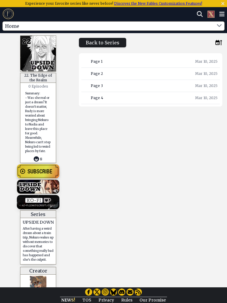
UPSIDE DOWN (38, 222)
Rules (126, 300)
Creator (38, 271)
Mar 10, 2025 (206, 61)
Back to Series (102, 43)
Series (38, 214)
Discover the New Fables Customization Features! (158, 3)
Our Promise (153, 300)
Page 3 (97, 85)
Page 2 (97, 73)
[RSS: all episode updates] (138, 292)
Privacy (106, 300)
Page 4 (97, 98)
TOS (86, 300)
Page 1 (97, 61)
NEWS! (68, 300)
